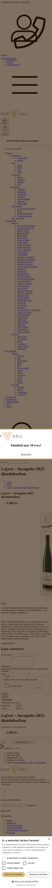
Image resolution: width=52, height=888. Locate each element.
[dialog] (26, 862)
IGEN (28, 454)
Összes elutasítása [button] (38, 874)
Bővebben (17, 853)
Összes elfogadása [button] (14, 874)
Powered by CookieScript (26, 885)
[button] (26, 881)
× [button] (49, 839)
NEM (23, 454)
